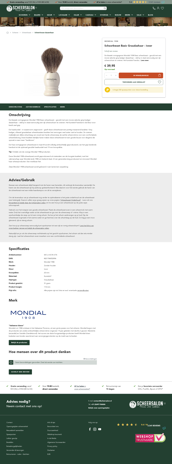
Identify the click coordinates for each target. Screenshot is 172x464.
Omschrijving (15, 107)
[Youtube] (99, 429)
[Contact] (154, 8)
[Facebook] (89, 429)
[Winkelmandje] (165, 8)
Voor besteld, (72, 2)
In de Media (51, 438)
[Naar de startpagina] (21, 8)
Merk (62, 107)
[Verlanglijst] (162, 8)
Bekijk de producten (19, 343)
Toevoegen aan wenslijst (134, 82)
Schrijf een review (111, 51)
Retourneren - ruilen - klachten (17, 454)
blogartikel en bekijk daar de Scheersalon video (27, 203)
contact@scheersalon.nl (102, 401)
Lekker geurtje (11, 438)
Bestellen (9, 442)
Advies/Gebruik (33, 107)
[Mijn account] (158, 8)
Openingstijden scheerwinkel (17, 426)
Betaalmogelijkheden (14, 446)
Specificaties (50, 107)
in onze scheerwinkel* (109, 2)
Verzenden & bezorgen (15, 450)
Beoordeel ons (53, 426)
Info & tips (51, 422)
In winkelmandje (140, 75)
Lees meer (145, 60)
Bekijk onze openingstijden (99, 408)
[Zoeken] (105, 8)
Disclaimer (51, 450)
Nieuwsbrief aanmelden (15, 430)
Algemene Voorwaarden (56, 442)
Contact (9, 422)
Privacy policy (52, 446)
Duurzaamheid (52, 430)
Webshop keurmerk (54, 434)
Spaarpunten (11, 434)
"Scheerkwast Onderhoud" (70, 200)
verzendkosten (83, 290)
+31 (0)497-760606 (98, 404)
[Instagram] (94, 429)
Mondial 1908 (111, 41)
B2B (48, 454)
